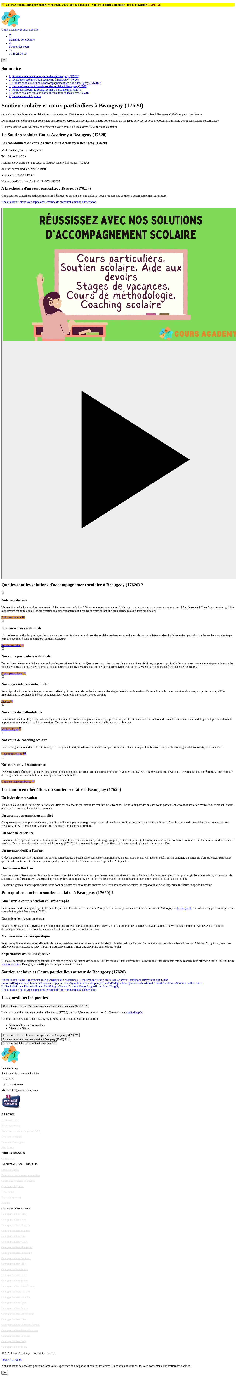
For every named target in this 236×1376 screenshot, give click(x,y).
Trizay (145, 979)
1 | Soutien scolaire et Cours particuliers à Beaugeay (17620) (44, 76)
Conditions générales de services (18, 1181)
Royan (39, 986)
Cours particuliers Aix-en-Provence (19, 1330)
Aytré (46, 986)
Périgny (54, 986)
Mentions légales (10, 1169)
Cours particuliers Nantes (14, 1241)
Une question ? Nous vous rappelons (22, 202)
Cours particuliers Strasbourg (16, 1252)
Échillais (61, 979)
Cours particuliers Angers (14, 1308)
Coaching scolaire (12, 753)
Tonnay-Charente (69, 986)
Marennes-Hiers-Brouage (81, 979)
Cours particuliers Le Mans (15, 1335)
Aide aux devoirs (11, 617)
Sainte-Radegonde (113, 983)
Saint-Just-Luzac (158, 979)
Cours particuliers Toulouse (15, 1230)
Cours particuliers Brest (13, 1341)
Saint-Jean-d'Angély (107, 986)
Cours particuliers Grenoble (15, 1297)
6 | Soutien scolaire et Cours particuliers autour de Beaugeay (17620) (49, 92)
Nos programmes (10, 1120)
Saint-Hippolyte (93, 983)
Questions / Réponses (12, 1186)
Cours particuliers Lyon (13, 1219)
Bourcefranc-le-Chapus (35, 983)
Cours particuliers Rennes (14, 1269)
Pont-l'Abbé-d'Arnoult (149, 983)
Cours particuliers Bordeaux (16, 1258)
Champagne (134, 979)
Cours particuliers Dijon (14, 1302)
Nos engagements (10, 1125)
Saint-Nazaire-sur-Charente (111, 979)
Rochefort (30, 986)
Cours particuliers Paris (13, 1214)
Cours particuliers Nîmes (14, 1319)
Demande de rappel (11, 1136)
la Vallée (189, 983)
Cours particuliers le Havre (15, 1291)
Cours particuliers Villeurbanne (17, 1313)
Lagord (91, 986)
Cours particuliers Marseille (15, 1225)
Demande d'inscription (83, 202)
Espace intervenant (11, 1197)
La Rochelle (8, 986)
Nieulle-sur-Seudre (173, 983)
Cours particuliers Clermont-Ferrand (20, 1324)
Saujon (83, 986)
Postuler (5, 1203)
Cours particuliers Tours (14, 1347)
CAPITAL (154, 4)
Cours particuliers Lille (13, 1264)
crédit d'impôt (134, 1012)
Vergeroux (130, 983)
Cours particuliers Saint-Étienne (18, 1286)
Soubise (14, 979)
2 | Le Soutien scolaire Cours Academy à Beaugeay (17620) (44, 79)
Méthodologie (9, 729)
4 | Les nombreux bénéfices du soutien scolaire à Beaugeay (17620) (48, 86)
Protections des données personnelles (20, 1175)
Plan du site (7, 1147)
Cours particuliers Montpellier (17, 1247)
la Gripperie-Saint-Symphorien (66, 983)
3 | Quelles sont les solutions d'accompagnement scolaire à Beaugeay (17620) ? (55, 83)
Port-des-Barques (11, 983)
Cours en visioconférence (16, 781)
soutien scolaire (10, 964)
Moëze (5, 979)
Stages (5, 701)
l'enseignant (184, 908)
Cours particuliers (12, 673)
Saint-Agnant (26, 979)
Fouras (198, 983)
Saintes (20, 986)
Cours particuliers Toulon (14, 1280)
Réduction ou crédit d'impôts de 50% (20, 1131)
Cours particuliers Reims (14, 1275)
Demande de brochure (57, 202)
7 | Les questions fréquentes (25, 96)
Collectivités (7, 1158)
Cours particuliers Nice (13, 1236)
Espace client (8, 1192)
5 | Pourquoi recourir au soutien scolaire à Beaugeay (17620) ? (45, 89)
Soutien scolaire (11, 645)
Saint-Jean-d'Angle (45, 979)
